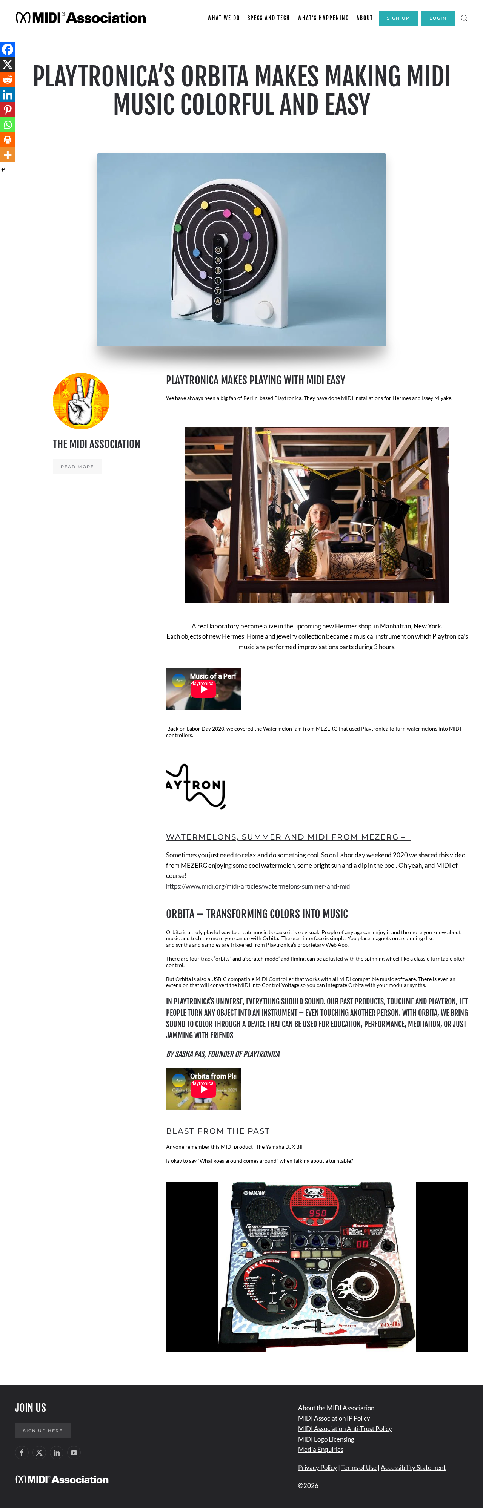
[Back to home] (82, 18)
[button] (464, 18)
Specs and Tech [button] (269, 18)
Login (438, 18)
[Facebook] (7, 49)
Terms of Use (359, 1467)
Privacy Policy (317, 1467)
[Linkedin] (7, 94)
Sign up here (43, 1430)
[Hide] (3, 170)
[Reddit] (7, 79)
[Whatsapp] (7, 124)
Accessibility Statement (413, 1467)
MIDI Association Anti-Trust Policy (345, 1429)
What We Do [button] (224, 18)
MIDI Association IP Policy (334, 1418)
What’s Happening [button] (323, 18)
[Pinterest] (7, 109)
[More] (7, 154)
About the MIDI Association (336, 1408)
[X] (7, 64)
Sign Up (398, 18)
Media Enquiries (320, 1449)
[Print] (7, 139)
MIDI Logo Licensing (326, 1439)
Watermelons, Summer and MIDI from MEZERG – (288, 836)
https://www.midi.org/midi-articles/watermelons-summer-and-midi (259, 886)
